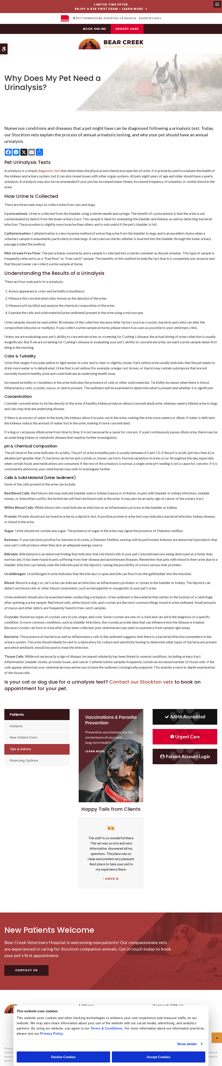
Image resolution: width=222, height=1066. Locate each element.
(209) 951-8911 (151, 18)
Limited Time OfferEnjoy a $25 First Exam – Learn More (109, 6)
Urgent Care (127, 29)
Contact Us (26, 970)
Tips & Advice (20, 749)
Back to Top (10, 1060)
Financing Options (24, 760)
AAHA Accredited (187, 716)
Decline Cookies (63, 1057)
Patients (16, 726)
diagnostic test (49, 170)
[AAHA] (67, 18)
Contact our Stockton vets (141, 682)
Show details (187, 1044)
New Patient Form (23, 737)
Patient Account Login (188, 756)
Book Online (94, 29)
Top (217, 1038)
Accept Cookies (158, 1057)
